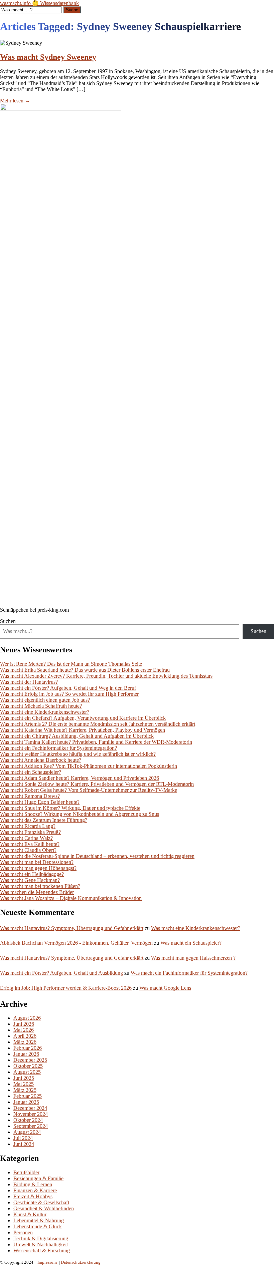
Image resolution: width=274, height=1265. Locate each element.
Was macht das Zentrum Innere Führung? (43, 820)
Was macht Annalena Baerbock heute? (40, 760)
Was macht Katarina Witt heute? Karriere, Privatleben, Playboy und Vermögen (82, 730)
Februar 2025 (27, 1096)
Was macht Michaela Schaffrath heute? (41, 706)
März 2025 (24, 1090)
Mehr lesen (15, 100)
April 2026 (24, 1036)
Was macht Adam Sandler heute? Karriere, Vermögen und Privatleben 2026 (79, 778)
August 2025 (27, 1072)
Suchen (8, 621)
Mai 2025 (23, 1084)
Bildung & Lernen (32, 1184)
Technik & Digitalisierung (40, 1238)
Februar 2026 (27, 1048)
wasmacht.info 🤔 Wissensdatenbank (39, 3)
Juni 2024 (23, 1144)
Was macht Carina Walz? (26, 838)
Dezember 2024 (30, 1108)
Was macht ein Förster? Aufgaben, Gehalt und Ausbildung (61, 973)
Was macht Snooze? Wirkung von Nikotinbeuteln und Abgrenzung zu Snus (79, 814)
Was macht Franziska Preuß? (30, 832)
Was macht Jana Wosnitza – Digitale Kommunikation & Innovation (71, 898)
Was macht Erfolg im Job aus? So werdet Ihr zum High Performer (69, 694)
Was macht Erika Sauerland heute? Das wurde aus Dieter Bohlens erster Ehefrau (85, 670)
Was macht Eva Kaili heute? (29, 844)
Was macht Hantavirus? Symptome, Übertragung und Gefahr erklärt (71, 928)
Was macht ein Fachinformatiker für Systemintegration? (58, 748)
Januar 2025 (26, 1102)
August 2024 (27, 1132)
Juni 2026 (23, 1024)
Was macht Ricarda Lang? (27, 826)
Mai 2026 (23, 1030)
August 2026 (27, 1018)
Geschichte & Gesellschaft (41, 1202)
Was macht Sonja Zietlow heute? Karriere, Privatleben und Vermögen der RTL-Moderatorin (97, 784)
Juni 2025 (23, 1078)
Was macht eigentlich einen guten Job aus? (45, 700)
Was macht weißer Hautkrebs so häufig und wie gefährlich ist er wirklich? (78, 754)
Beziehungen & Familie (38, 1178)
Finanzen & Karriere (35, 1190)
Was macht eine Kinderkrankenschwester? (44, 712)
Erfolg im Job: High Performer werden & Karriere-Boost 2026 (66, 988)
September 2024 (30, 1126)
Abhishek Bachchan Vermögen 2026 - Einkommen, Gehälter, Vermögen (76, 943)
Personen (23, 1232)
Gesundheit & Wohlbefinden (43, 1208)
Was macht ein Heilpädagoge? (32, 874)
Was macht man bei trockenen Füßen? (40, 886)
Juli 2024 (23, 1138)
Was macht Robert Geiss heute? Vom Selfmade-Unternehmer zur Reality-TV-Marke (88, 790)
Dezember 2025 (30, 1060)
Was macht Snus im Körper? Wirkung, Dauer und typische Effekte (70, 808)
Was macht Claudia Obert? (28, 850)
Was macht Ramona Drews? (30, 796)
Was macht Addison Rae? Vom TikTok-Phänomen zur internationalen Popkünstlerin (88, 766)
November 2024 (30, 1114)
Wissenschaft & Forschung (41, 1250)
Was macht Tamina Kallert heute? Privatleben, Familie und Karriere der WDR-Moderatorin (96, 742)
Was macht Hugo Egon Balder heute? (40, 802)
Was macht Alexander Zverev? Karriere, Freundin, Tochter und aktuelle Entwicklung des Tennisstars (106, 676)
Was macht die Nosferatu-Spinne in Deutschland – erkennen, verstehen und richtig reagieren (97, 856)
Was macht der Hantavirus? (29, 682)
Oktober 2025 (28, 1066)
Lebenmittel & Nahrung (38, 1220)
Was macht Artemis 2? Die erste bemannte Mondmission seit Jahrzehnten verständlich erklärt (97, 724)
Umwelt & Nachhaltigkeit (40, 1244)
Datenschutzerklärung (81, 1262)
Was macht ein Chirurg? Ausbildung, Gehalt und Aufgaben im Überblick (77, 736)
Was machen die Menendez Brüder (37, 892)
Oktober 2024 (28, 1120)
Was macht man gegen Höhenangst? (38, 868)
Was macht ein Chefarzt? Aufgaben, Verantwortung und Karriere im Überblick (83, 718)
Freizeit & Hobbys (32, 1196)
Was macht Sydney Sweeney (48, 57)
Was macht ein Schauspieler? (30, 772)
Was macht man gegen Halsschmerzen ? (193, 958)
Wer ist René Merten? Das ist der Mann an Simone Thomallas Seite (71, 664)
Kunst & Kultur (29, 1214)
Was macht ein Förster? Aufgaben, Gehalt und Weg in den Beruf (68, 688)
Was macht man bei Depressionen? (37, 862)
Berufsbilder (26, 1172)
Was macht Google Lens (165, 988)
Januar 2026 (26, 1054)
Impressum (47, 1262)
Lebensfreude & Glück (37, 1226)
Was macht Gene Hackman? (30, 880)
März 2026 (24, 1042)
